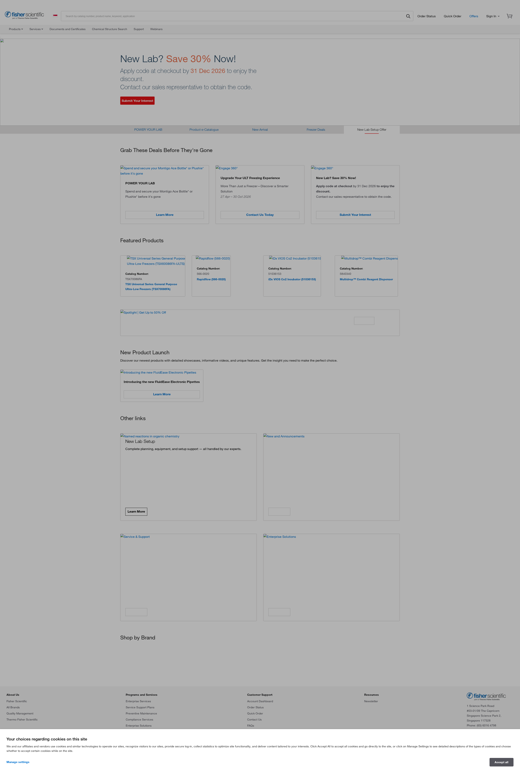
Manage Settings (17, 762)
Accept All (501, 762)
